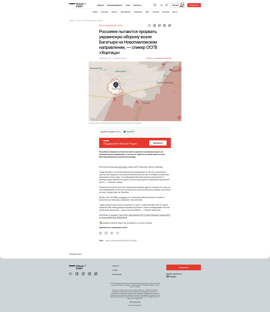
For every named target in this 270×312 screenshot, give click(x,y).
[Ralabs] (173, 276)
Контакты (137, 5)
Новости (100, 5)
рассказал (122, 167)
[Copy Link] (117, 233)
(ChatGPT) (130, 132)
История (156, 12)
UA (161, 5)
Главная (71, 20)
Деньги (114, 12)
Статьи (115, 270)
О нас (128, 5)
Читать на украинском (157, 58)
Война (95, 12)
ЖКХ (147, 12)
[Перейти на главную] (77, 5)
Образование (126, 12)
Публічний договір (135, 302)
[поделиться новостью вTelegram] (106, 233)
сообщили (123, 197)
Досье (175, 12)
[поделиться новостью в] (149, 25)
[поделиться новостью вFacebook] (100, 233)
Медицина (138, 12)
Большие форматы (114, 5)
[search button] (154, 5)
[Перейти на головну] (77, 266)
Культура (165, 12)
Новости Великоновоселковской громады (121, 240)
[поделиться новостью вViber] (112, 233)
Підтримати (158, 143)
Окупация (104, 12)
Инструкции (116, 274)
